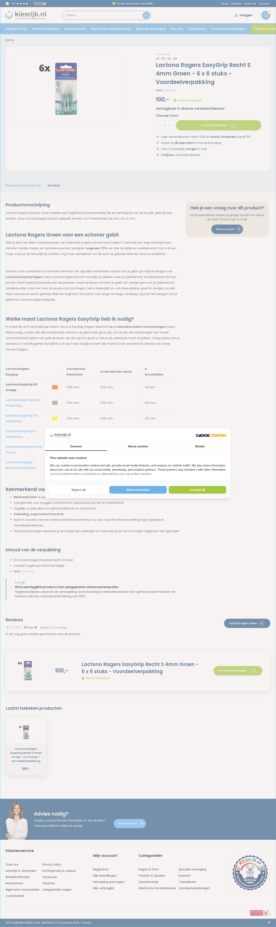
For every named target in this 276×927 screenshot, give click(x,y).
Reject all (79, 490)
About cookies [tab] (138, 446)
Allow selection (138, 490)
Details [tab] (200, 446)
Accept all (197, 490)
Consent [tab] (76, 446)
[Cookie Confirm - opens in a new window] (211, 435)
